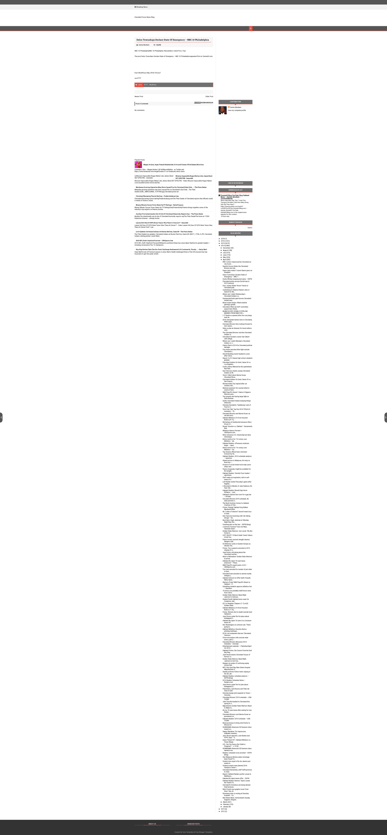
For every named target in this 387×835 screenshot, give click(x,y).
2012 (223, 811)
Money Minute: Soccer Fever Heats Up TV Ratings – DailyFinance (159, 205)
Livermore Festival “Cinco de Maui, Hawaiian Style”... (235, 528)
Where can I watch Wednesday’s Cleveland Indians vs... (234, 295)
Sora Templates (188, 832)
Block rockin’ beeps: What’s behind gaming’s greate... (235, 304)
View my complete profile (237, 110)
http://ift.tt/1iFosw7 (154, 73)
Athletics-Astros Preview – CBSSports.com (232, 431)
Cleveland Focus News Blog (144, 17)
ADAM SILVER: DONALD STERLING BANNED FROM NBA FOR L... (235, 312)
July (224, 253)
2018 (223, 239)
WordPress (152, 85)
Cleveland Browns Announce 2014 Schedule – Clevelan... (235, 643)
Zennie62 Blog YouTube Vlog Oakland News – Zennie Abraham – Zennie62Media (235, 197)
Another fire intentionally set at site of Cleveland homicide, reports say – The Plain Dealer (169, 214)
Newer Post (139, 96)
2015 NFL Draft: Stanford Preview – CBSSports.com (154, 241)
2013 (223, 809)
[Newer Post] (1, 418)
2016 (223, 241)
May (224, 257)
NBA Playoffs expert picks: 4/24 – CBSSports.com (235, 566)
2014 (223, 246)
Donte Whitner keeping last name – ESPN (237, 279)
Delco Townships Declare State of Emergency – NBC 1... (235, 276)
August (225, 250)
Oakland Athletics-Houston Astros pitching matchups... (235, 630)
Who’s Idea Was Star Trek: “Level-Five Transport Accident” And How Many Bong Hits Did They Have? (234, 202)
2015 (223, 243)
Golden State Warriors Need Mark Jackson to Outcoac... (234, 596)
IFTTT (139, 78)
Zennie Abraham (235, 107)
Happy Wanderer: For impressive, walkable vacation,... (234, 732)
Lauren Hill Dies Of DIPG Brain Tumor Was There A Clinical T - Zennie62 (162, 223)
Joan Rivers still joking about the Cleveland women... (234, 553)
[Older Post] (385, 418)
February (226, 804)
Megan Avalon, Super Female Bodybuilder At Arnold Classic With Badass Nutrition (173, 165)
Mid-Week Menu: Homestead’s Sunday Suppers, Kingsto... (236, 799)
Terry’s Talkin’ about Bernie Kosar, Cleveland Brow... (234, 376)
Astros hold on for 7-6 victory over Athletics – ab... (235, 440)
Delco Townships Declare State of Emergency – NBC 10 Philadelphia (165, 56)
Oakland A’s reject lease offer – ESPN (236, 778)
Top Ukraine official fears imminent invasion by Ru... (235, 453)
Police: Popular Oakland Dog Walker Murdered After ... (235, 508)
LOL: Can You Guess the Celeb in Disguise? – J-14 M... (234, 745)
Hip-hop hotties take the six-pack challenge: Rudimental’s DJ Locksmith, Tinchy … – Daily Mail (171, 249)
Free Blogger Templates (204, 832)
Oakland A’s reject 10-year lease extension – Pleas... (234, 562)
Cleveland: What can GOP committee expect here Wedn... (235, 308)
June (225, 255)
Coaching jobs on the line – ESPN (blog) (237, 524)
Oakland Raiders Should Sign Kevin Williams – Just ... (235, 491)
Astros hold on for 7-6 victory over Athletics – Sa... (235, 449)
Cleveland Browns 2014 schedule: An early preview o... (236, 500)
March (225, 802)
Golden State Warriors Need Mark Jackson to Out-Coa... (234, 660)
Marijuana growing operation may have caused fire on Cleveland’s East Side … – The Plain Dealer (171, 187)
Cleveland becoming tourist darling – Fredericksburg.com (157, 196)
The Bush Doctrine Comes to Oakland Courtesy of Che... (236, 504)
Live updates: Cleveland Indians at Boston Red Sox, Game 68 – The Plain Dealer (164, 232)
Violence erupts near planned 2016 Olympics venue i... (235, 766)
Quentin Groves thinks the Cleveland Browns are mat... (235, 267)
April (225, 260)
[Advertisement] (215, 17)
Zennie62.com (208, 56)
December (227, 248)
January (226, 807)
